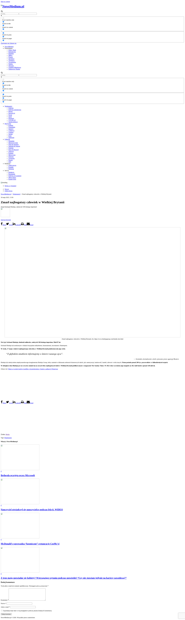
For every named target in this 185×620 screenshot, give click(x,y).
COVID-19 (12, 120)
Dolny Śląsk (12, 50)
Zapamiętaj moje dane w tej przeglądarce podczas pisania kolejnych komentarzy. (27, 611)
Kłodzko (11, 53)
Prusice (10, 57)
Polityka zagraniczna (14, 110)
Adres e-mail (5, 607)
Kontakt (10, 167)
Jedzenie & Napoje (14, 146)
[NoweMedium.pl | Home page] (12, 6)
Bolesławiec (12, 52)
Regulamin (11, 174)
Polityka (10, 108)
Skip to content (5, 1)
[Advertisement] (92, 384)
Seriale (10, 134)
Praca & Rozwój (13, 150)
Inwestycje (11, 113)
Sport (10, 117)
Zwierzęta (11, 158)
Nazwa (3, 603)
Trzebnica (11, 60)
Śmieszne (11, 137)
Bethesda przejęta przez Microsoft (18, 475)
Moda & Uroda (13, 143)
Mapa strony (12, 177)
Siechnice (11, 59)
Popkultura (11, 127)
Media (8, 434)
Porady (10, 160)
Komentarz (5, 600)
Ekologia (11, 118)
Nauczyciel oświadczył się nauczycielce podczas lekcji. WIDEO (32, 509)
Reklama (11, 169)
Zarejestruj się (5, 43)
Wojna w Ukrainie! (10, 186)
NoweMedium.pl (6, 194)
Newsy (7, 189)
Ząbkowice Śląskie (14, 69)
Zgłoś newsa (12, 165)
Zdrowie (11, 151)
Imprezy (10, 129)
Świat (10, 115)
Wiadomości (8, 106)
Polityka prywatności (14, 176)
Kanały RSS (12, 179)
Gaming (10, 132)
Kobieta (10, 153)
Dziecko (11, 156)
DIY (9, 162)
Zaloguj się (12, 43)
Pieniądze (11, 141)
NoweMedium (9, 46)
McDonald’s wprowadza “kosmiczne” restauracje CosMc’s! (30, 543)
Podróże (10, 148)
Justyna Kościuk (6, 220)
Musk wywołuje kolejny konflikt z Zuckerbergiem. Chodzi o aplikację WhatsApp (33, 369)
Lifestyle (7, 139)
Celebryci (11, 130)
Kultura (10, 125)
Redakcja (11, 172)
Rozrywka (8, 123)
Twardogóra (12, 62)
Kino (10, 136)
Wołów (10, 64)
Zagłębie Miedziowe (14, 67)
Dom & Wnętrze (13, 144)
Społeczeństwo (13, 122)
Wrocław (11, 66)
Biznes (10, 111)
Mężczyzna (11, 155)
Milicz (10, 55)
